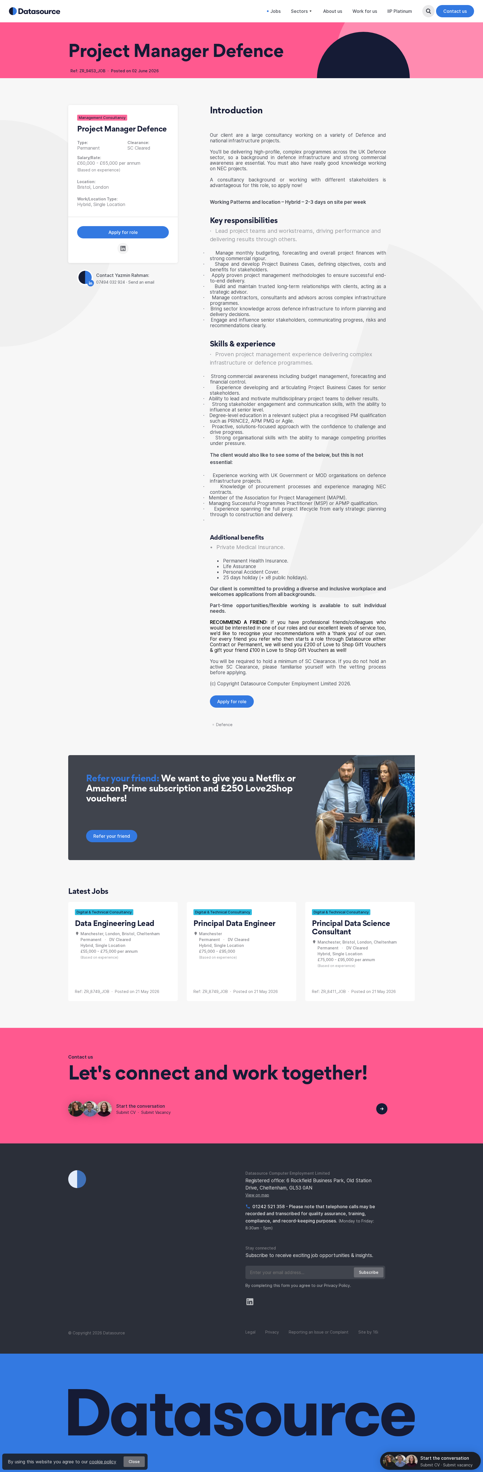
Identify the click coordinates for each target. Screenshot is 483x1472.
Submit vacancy (458, 1465)
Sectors (299, 11)
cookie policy (102, 1461)
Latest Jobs (88, 891)
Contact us (455, 11)
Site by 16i (368, 1332)
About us (332, 11)
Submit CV (126, 1112)
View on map (257, 1195)
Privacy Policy (337, 1285)
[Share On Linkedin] (123, 248)
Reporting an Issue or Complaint (319, 1332)
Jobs (275, 11)
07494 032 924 (111, 282)
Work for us (364, 11)
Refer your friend (111, 836)
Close (134, 1461)
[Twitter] (249, 1301)
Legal (250, 1332)
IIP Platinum (399, 11)
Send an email (141, 282)
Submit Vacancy (156, 1112)
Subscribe (368, 1272)
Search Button (429, 11)
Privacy (272, 1332)
